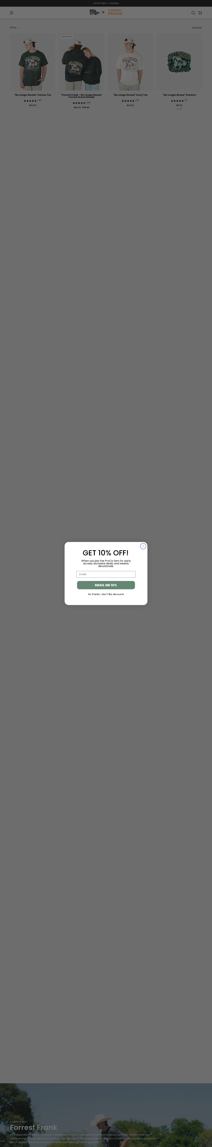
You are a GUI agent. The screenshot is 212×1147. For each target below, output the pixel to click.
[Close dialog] (143, 546)
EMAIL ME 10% (106, 585)
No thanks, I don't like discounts (106, 594)
